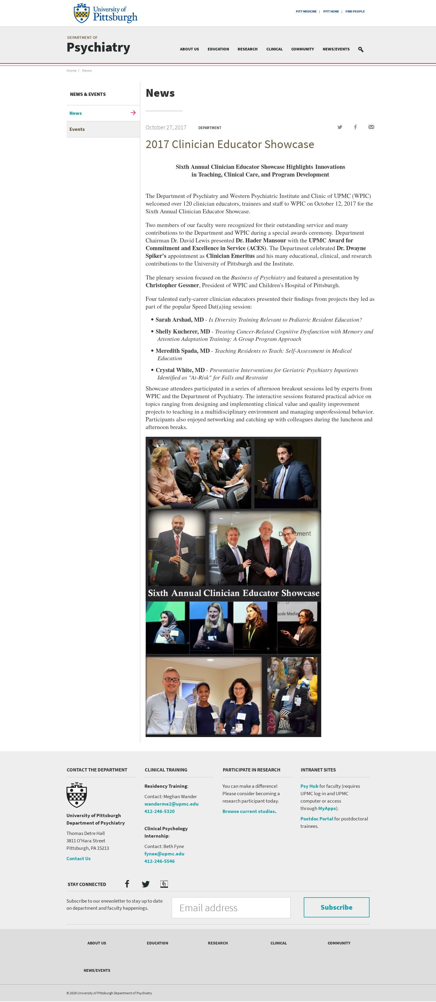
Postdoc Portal (316, 818)
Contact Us (78, 858)
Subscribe (337, 907)
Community (302, 49)
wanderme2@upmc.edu (171, 804)
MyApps (327, 808)
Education (218, 49)
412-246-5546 (159, 861)
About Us (189, 49)
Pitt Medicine (306, 11)
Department (209, 127)
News (87, 71)
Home (71, 71)
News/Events (336, 49)
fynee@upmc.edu (164, 853)
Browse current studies (248, 811)
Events (77, 129)
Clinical (274, 49)
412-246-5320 (159, 811)
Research (248, 49)
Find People (355, 11)
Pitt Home (331, 11)
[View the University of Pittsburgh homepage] (114, 13)
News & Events (88, 94)
